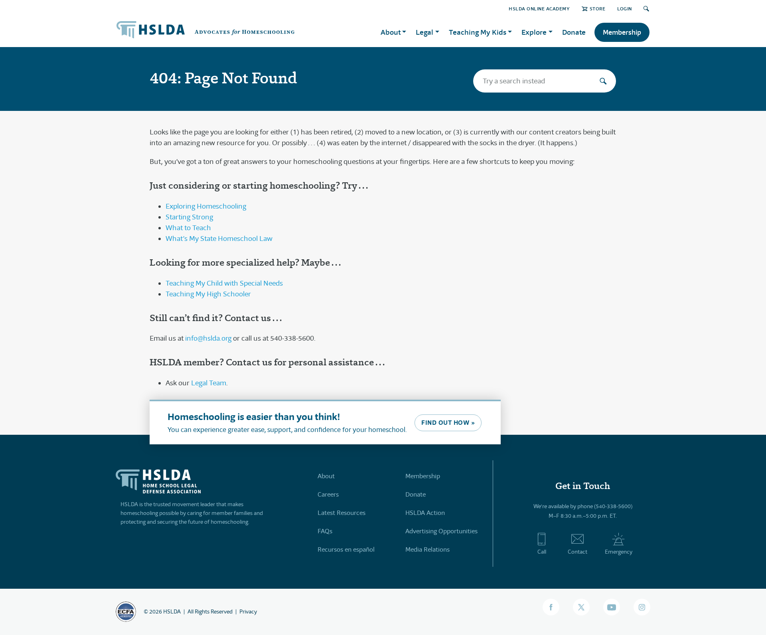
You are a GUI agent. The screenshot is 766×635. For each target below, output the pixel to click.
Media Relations (427, 549)
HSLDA (172, 611)
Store (597, 9)
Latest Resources (341, 513)
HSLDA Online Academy (539, 9)
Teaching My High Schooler (208, 294)
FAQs (325, 531)
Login (624, 9)
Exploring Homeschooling (206, 206)
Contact (577, 551)
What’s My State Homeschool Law (219, 238)
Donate (574, 32)
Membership (622, 32)
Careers (328, 494)
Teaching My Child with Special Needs (224, 283)
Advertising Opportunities (441, 531)
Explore (534, 32)
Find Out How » (448, 422)
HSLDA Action (425, 513)
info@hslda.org (208, 338)
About (326, 476)
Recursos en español (346, 549)
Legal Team (208, 383)
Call (541, 551)
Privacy (248, 611)
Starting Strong (189, 217)
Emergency (618, 551)
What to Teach (188, 227)
